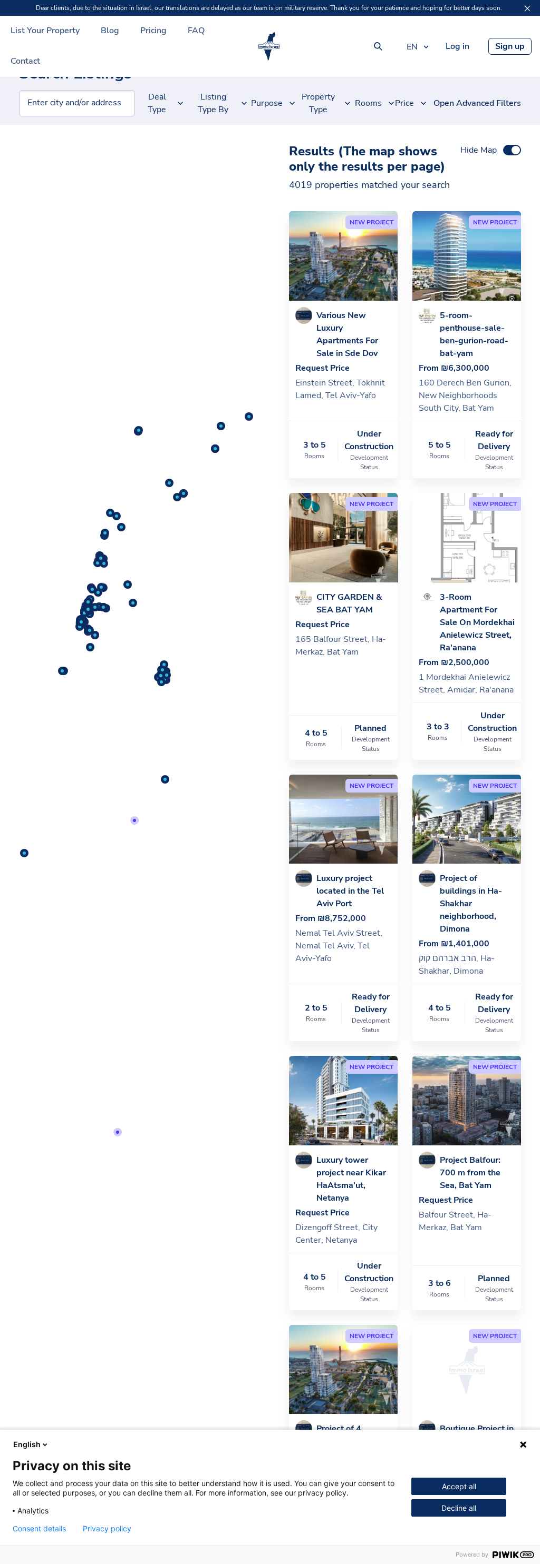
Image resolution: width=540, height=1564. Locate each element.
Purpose (269, 103)
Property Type (318, 103)
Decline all (458, 1507)
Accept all (459, 1486)
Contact (25, 61)
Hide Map (478, 150)
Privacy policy (107, 1529)
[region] (135, 835)
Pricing (153, 30)
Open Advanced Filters (477, 103)
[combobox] (28, 103)
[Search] (378, 46)
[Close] (527, 8)
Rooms (370, 103)
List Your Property (45, 30)
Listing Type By (213, 103)
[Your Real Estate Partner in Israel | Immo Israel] (268, 46)
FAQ (196, 30)
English (27, 1444)
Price (406, 103)
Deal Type (157, 103)
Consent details (39, 1529)
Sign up (510, 46)
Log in (457, 46)
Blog (110, 30)
